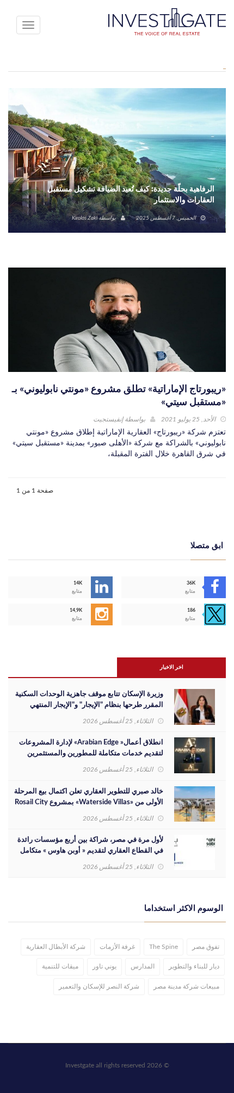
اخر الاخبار (171, 667)
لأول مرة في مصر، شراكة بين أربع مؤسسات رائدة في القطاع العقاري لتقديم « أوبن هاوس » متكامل (90, 845)
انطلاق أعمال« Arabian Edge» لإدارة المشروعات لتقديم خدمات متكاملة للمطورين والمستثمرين (91, 748)
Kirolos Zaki (84, 218)
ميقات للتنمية (60, 966)
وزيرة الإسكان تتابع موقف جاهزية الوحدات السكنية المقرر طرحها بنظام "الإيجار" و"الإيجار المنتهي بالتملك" (89, 705)
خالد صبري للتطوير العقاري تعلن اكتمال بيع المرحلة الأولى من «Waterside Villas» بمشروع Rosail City (88, 797)
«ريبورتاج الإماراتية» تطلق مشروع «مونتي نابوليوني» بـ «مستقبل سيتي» (119, 395)
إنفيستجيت (108, 419)
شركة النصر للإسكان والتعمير (99, 986)
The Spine (163, 946)
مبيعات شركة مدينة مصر (186, 986)
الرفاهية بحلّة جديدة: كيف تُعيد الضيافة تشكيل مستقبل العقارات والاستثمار (130, 194)
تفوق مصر (205, 946)
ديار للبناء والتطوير (194, 966)
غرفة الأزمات (117, 946)
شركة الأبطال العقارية (55, 946)
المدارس (143, 966)
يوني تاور (104, 966)
